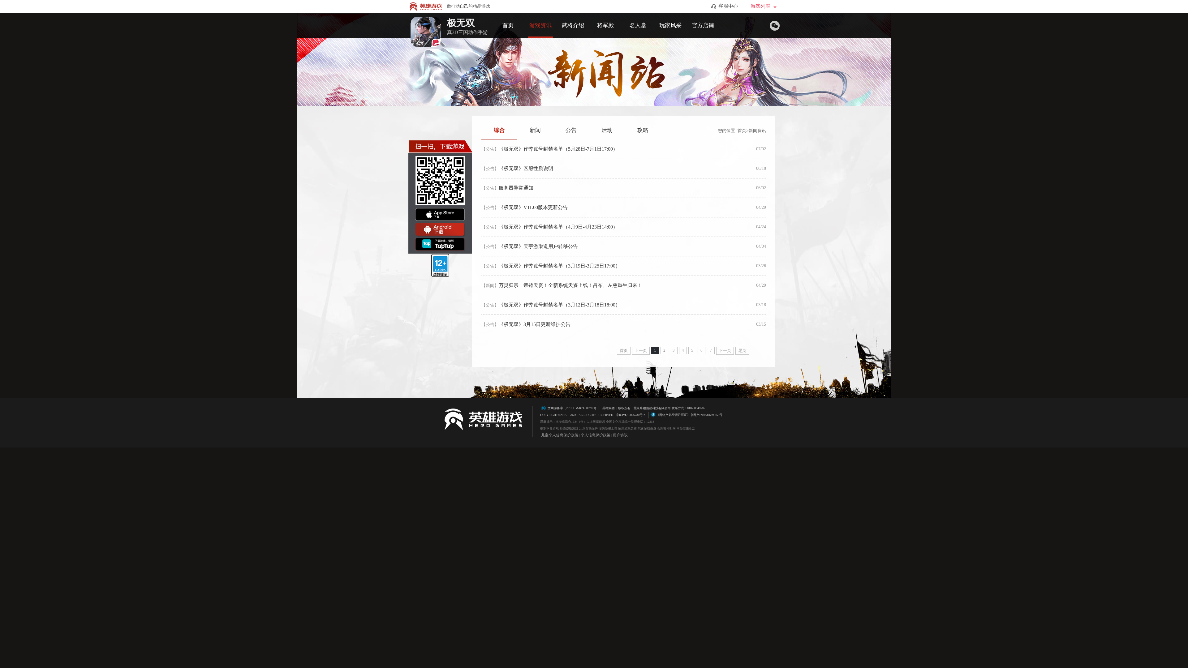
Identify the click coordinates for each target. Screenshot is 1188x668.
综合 (499, 130)
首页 (508, 25)
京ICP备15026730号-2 (630, 415)
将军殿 (605, 25)
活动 (607, 130)
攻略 (642, 130)
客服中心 (728, 6)
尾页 (742, 350)
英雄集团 (608, 408)
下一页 (725, 350)
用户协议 (620, 435)
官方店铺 (703, 25)
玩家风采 (670, 25)
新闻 (535, 130)
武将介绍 (573, 25)
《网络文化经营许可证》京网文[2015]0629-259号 (689, 415)
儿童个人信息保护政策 (559, 435)
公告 (571, 130)
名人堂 (638, 25)
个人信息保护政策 (595, 435)
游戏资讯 (540, 25)
